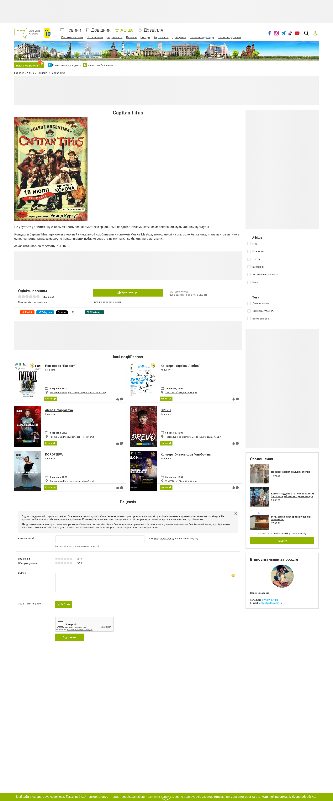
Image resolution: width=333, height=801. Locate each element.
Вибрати (65, 604)
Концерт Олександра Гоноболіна (186, 454)
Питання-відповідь (202, 37)
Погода (145, 37)
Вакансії (131, 37)
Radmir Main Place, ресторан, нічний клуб (72, 436)
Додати (282, 540)
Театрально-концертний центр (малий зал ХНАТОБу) (78, 392)
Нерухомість (114, 37)
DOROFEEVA (54, 454)
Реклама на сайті (72, 37)
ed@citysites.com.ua (271, 603)
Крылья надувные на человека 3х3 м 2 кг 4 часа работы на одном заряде (292, 495)
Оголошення (95, 37)
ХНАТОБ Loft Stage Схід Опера (181, 392)
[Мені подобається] (117, 399)
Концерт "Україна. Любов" (180, 366)
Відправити (70, 637)
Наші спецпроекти (229, 37)
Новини (73, 30)
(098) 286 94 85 (270, 599)
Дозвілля (153, 30)
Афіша (127, 30)
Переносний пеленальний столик (290, 472)
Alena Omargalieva (59, 410)
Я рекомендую (129, 292)
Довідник (100, 30)
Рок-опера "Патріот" (60, 366)
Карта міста (161, 37)
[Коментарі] (121, 399)
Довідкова (179, 37)
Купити (49, 399)
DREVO (166, 410)
